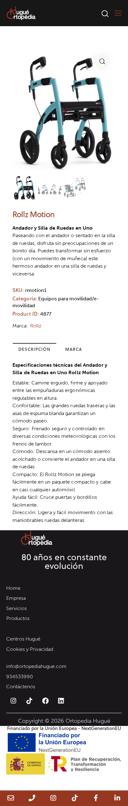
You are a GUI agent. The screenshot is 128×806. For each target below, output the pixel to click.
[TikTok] (74, 798)
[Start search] (105, 13)
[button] (102, 61)
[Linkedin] (61, 701)
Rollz (36, 326)
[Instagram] (13, 701)
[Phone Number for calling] (32, 798)
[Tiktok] (29, 701)
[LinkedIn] (117, 798)
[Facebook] (45, 701)
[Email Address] (10, 798)
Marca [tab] (73, 349)
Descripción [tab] (34, 349)
